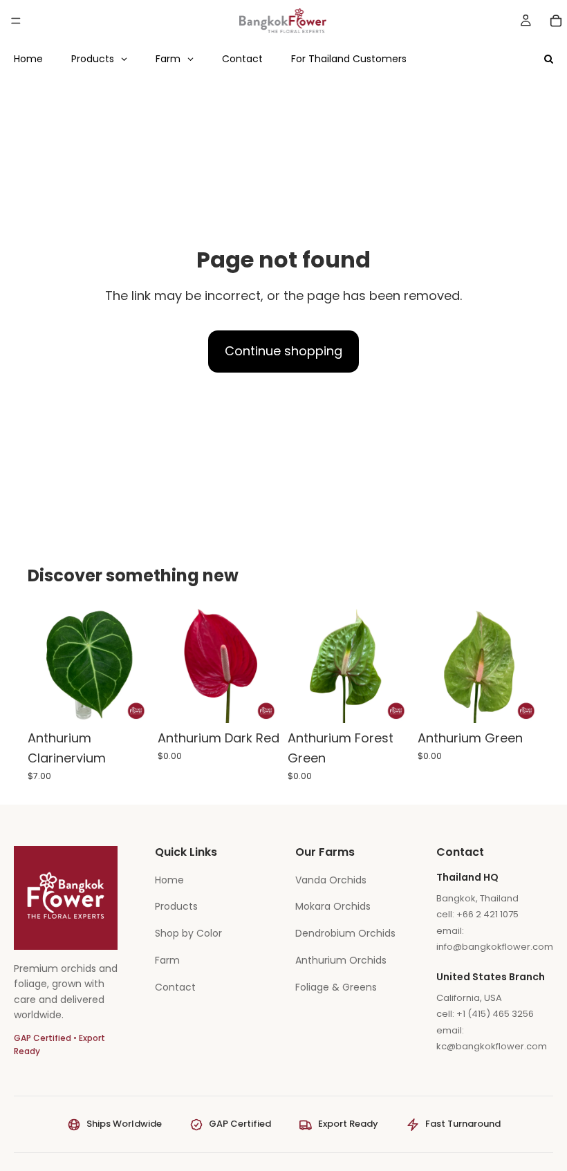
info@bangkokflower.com (494, 946)
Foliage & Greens (336, 987)
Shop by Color (188, 933)
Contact (175, 987)
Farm (167, 960)
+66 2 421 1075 (487, 914)
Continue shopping (283, 350)
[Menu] (16, 21)
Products (176, 906)
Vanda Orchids (330, 880)
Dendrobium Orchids (345, 933)
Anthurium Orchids (341, 960)
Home (169, 880)
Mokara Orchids (333, 906)
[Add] (127, 702)
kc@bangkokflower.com (491, 1046)
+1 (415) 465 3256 (495, 1013)
